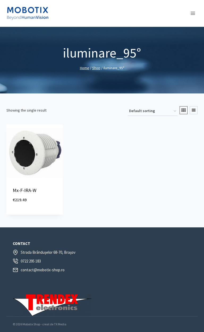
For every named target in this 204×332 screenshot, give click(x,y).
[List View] (194, 110)
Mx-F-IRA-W (24, 190)
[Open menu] (193, 13)
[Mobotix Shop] (27, 13)
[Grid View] (184, 110)
